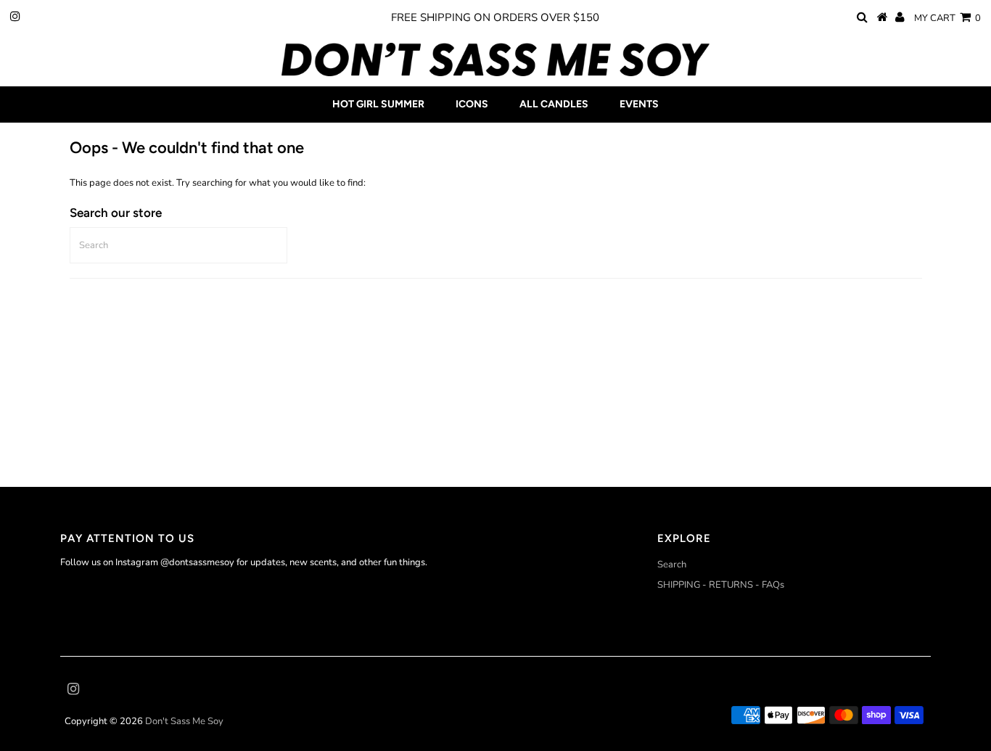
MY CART (947, 18)
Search (671, 564)
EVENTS (639, 104)
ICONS (472, 104)
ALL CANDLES (553, 104)
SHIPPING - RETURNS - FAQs (720, 584)
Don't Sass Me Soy (184, 721)
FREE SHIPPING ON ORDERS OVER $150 (495, 17)
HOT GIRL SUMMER (378, 104)
